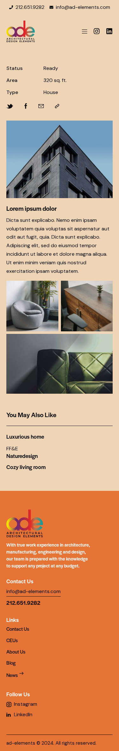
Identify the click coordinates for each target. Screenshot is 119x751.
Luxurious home (25, 437)
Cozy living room (26, 467)
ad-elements (20, 743)
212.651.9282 (23, 602)
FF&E (12, 449)
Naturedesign (22, 456)
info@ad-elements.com (33, 591)
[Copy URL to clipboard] (57, 106)
